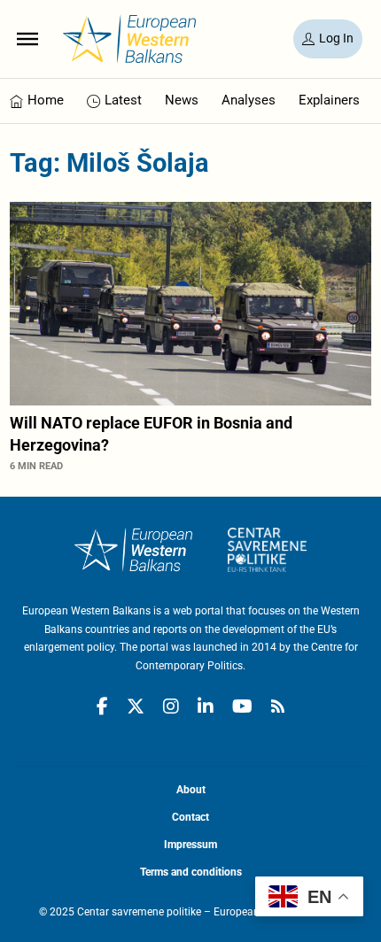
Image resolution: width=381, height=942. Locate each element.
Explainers (329, 100)
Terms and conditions (191, 872)
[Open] (27, 39)
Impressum (190, 844)
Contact (190, 817)
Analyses (249, 100)
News (181, 100)
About (191, 790)
